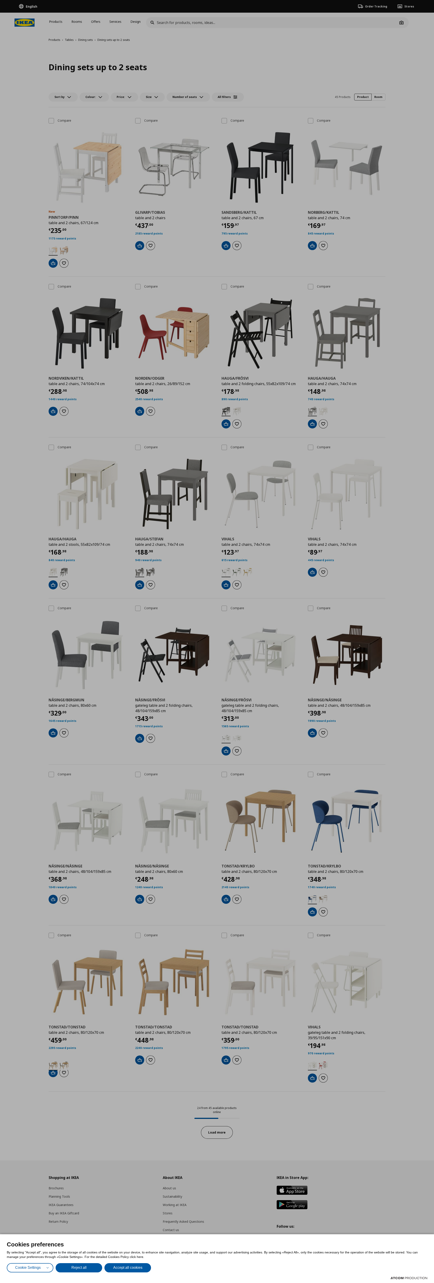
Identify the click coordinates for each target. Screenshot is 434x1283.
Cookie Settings (28, 1267)
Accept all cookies (127, 1267)
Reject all (79, 1267)
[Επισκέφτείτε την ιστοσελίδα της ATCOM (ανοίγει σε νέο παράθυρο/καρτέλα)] (409, 1278)
